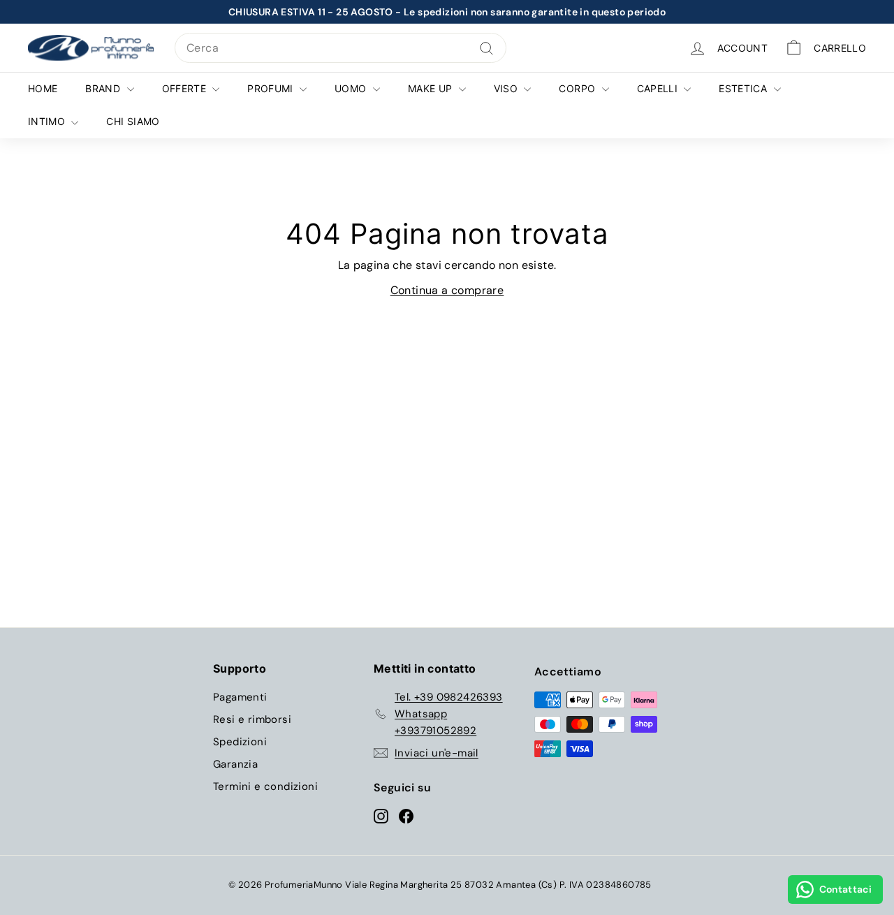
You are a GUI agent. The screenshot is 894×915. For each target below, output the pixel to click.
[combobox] (340, 48)
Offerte (186, 88)
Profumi (271, 88)
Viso (507, 88)
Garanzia (235, 764)
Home (42, 88)
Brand (104, 88)
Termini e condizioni (265, 786)
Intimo (48, 121)
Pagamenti (240, 697)
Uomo (352, 88)
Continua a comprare (447, 290)
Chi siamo (132, 121)
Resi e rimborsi (252, 719)
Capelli (659, 88)
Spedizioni (240, 742)
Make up (431, 88)
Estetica (744, 88)
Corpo (578, 88)
